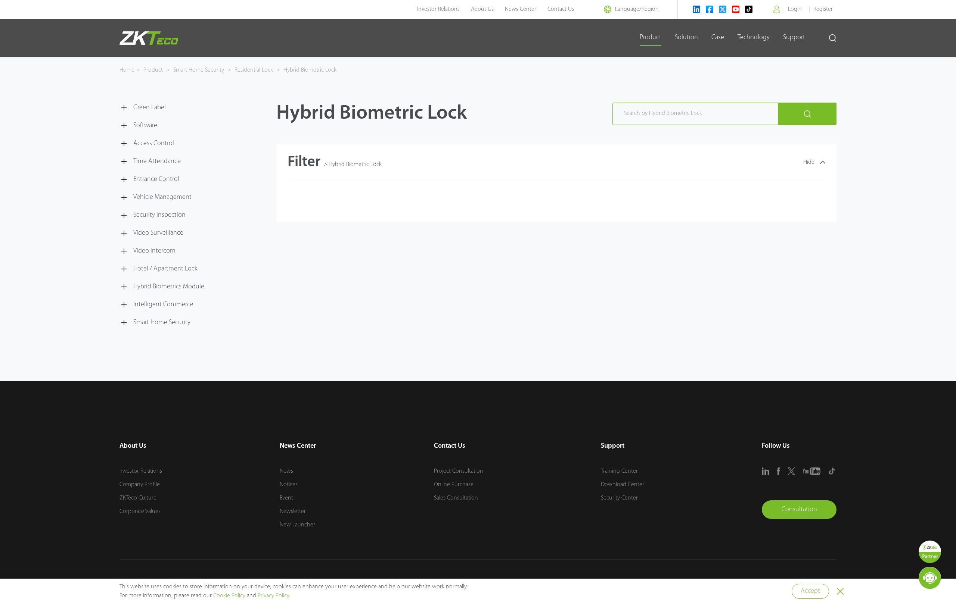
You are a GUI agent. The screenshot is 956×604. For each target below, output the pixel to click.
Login (795, 9)
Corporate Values (140, 511)
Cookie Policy (229, 596)
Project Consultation (458, 471)
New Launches (298, 525)
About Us (482, 9)
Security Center (619, 498)
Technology (754, 37)
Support (794, 37)
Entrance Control (156, 179)
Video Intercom (154, 251)
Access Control (153, 143)
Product (650, 37)
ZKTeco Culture (138, 498)
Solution (686, 37)
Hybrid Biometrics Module (168, 287)
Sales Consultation (456, 498)
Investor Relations (438, 9)
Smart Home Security (199, 70)
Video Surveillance (158, 233)
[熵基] (149, 38)
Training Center (619, 471)
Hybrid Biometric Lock (309, 70)
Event (286, 498)
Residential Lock (253, 70)
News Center (520, 9)
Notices (289, 485)
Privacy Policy (273, 596)
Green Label (149, 107)
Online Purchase (454, 485)
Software (145, 125)
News (286, 471)
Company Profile (140, 485)
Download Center (622, 485)
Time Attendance (157, 161)
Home (127, 70)
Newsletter (293, 511)
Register (823, 9)
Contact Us (560, 9)
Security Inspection (159, 215)
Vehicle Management (162, 197)
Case (717, 37)
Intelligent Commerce (163, 304)
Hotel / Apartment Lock (165, 269)
